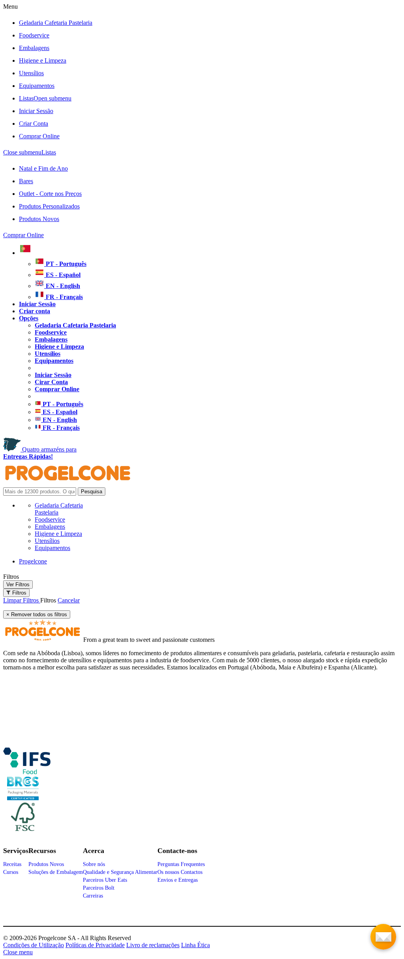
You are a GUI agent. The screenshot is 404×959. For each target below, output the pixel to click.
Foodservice (34, 35)
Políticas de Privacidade (95, 945)
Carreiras (93, 896)
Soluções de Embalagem (55, 872)
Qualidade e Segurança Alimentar (120, 872)
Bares (26, 181)
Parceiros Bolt (98, 888)
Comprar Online (39, 136)
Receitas (12, 864)
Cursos (10, 872)
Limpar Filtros (21, 600)
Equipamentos (36, 85)
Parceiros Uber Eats (105, 880)
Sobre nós (94, 864)
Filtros (11, 576)
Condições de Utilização (33, 945)
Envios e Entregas (177, 880)
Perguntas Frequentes (181, 864)
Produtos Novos (39, 219)
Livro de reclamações (153, 945)
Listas (45, 98)
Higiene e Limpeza (42, 60)
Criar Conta (33, 123)
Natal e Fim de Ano (43, 168)
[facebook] (26, 771)
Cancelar (69, 600)
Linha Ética (195, 945)
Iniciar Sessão (36, 111)
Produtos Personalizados (49, 206)
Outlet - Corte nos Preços (50, 193)
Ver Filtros (18, 584)
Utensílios (31, 73)
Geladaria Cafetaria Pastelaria (55, 22)
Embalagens (34, 48)
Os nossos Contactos (179, 872)
